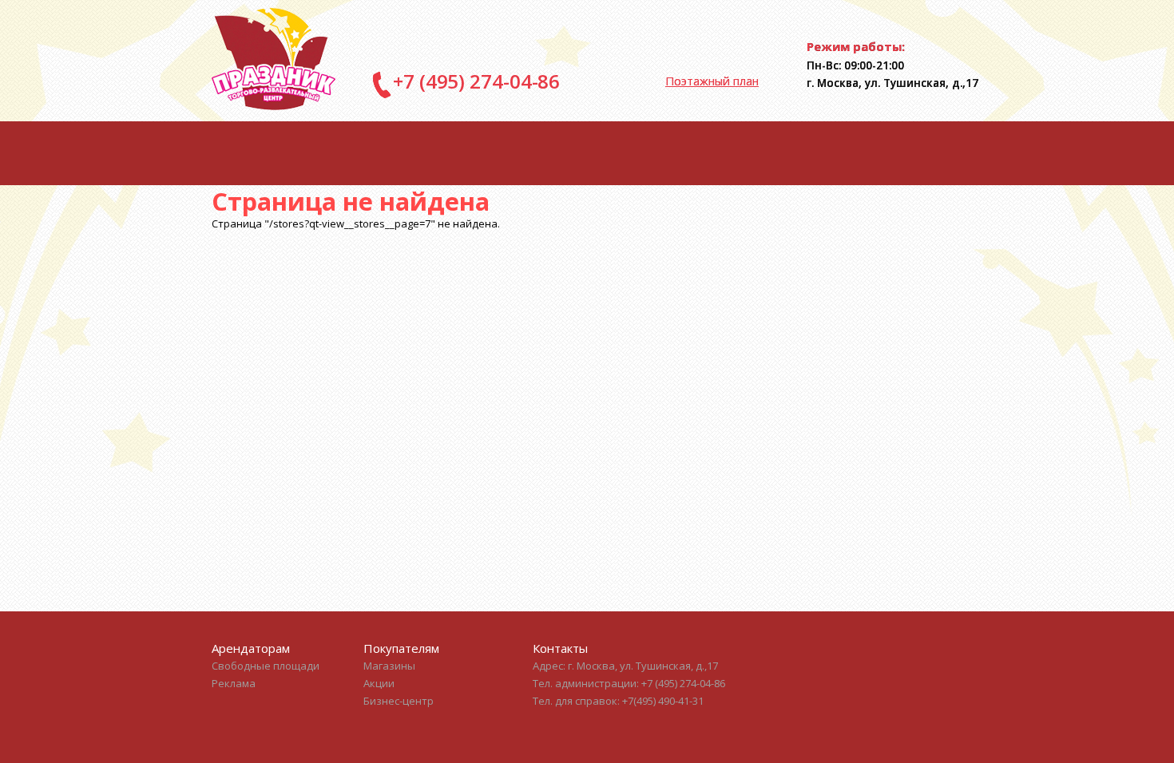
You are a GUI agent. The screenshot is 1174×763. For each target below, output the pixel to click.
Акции (379, 683)
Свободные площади (265, 665)
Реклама (234, 683)
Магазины (389, 665)
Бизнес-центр (398, 701)
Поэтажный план (712, 81)
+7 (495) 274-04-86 (476, 81)
